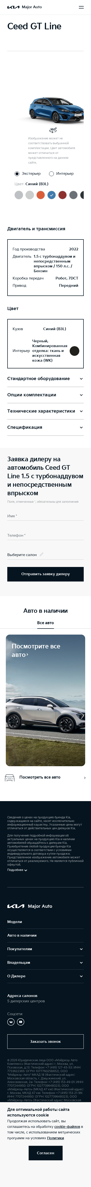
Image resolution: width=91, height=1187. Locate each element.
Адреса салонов (22, 996)
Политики (55, 1138)
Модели (14, 922)
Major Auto (32, 7)
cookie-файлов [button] (67, 1127)
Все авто (45, 623)
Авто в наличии (22, 935)
